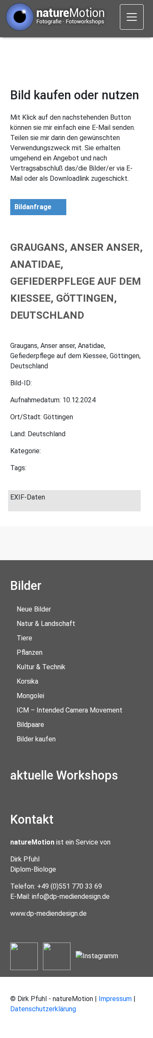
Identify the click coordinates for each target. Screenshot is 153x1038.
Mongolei (30, 696)
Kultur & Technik (41, 667)
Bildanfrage (32, 207)
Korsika (27, 681)
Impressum (115, 999)
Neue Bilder (34, 609)
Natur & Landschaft (46, 624)
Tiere (24, 638)
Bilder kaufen (36, 739)
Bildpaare (30, 725)
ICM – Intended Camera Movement (69, 710)
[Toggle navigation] (132, 17)
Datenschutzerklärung (43, 1009)
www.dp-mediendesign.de (48, 913)
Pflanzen (29, 652)
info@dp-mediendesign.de (71, 896)
